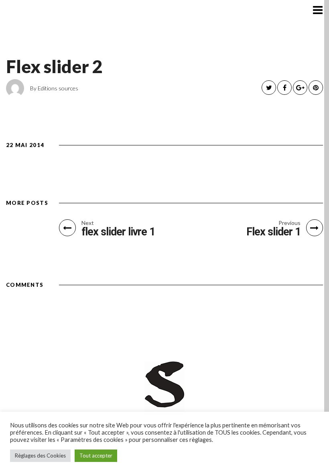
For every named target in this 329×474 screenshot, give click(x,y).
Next (87, 223)
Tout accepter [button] (95, 455)
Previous (289, 223)
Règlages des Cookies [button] (40, 455)
